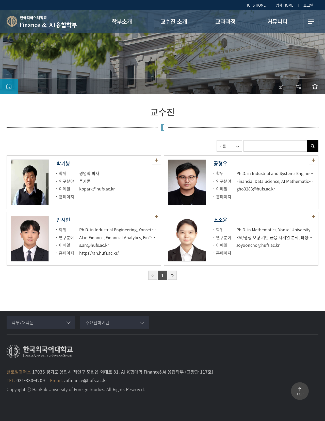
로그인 (308, 5)
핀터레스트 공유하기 (268, 103)
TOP (300, 394)
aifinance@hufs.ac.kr (85, 380)
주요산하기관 (97, 322)
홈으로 (9, 86)
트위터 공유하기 (253, 103)
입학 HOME (284, 5)
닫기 (302, 100)
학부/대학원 (23, 322)
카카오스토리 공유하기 (261, 103)
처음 (152, 275)
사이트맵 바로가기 (310, 21)
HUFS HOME (256, 5)
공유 (299, 86)
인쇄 (282, 86)
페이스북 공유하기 (245, 103)
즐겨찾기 (316, 86)
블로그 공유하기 (276, 103)
